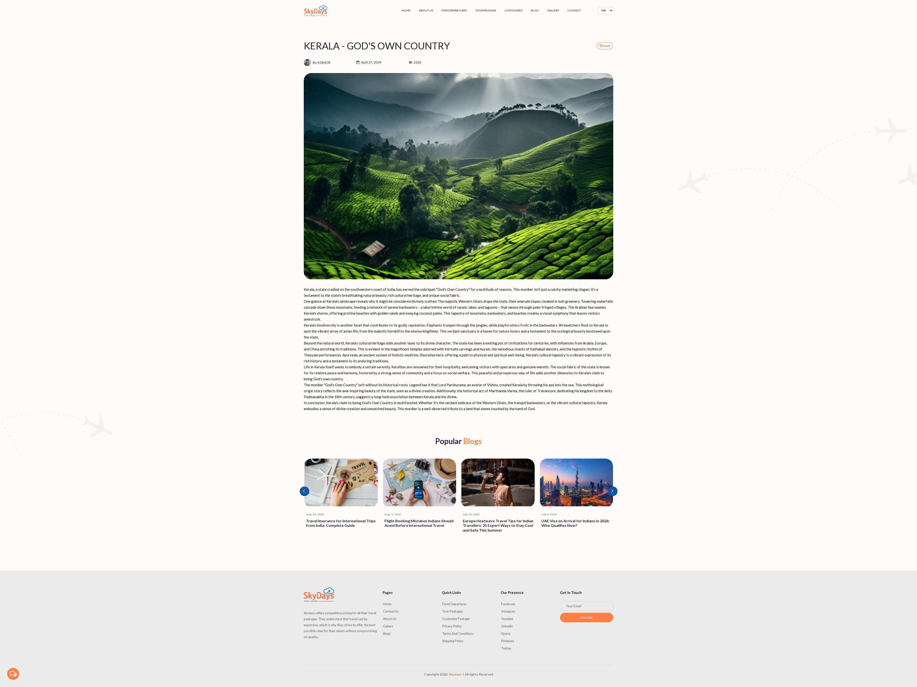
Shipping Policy (452, 641)
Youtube (507, 619)
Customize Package (455, 619)
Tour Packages (452, 611)
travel (606, 46)
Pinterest (507, 641)
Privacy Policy (452, 626)
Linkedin (507, 626)
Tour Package (485, 10)
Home (406, 10)
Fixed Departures (454, 10)
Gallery (553, 10)
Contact (574, 10)
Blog (535, 10)
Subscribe (586, 617)
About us (426, 10)
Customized (513, 10)
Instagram (508, 611)
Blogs (387, 633)
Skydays (455, 674)
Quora (505, 633)
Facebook (508, 604)
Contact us (391, 611)
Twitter (506, 648)
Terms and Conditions (458, 633)
